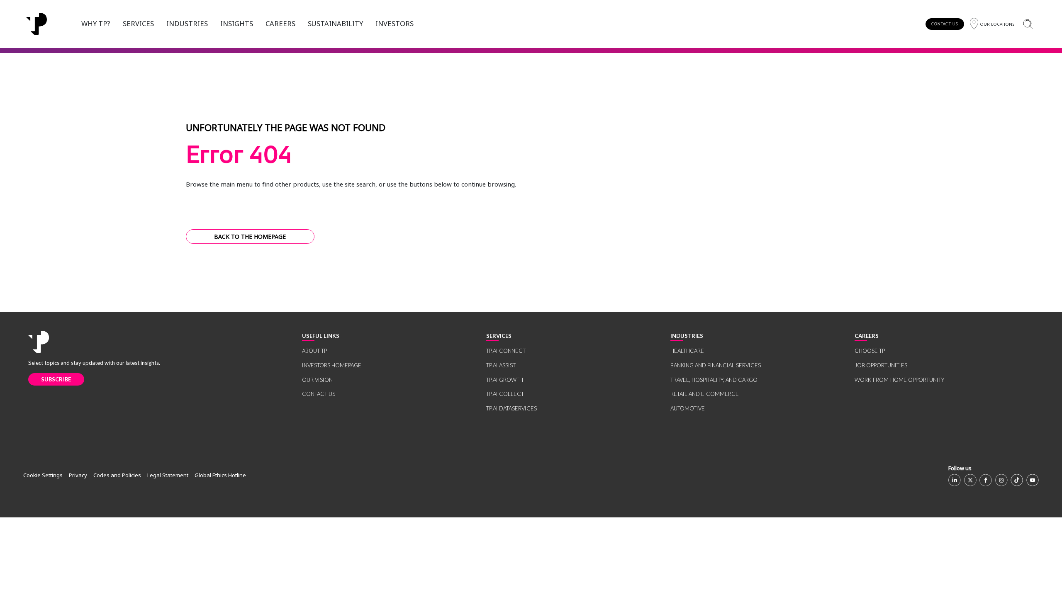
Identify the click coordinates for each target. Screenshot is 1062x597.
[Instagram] (1001, 480)
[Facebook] (985, 480)
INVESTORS (394, 23)
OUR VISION (317, 379)
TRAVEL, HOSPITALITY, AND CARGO (714, 379)
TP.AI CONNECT (506, 350)
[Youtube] (1032, 480)
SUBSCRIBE (56, 379)
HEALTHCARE (687, 350)
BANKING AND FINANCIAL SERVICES (715, 365)
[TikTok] (1017, 480)
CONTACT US (944, 24)
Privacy (78, 475)
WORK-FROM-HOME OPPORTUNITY (899, 379)
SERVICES (138, 23)
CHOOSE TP (870, 350)
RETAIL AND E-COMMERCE (704, 394)
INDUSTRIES (187, 23)
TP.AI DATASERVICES (511, 408)
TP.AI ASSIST (501, 365)
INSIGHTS (236, 23)
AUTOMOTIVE (687, 408)
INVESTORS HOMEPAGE (331, 365)
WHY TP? (95, 23)
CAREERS (280, 23)
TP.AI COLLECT (505, 394)
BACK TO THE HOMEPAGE (250, 236)
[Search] (1028, 24)
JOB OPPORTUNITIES (881, 365)
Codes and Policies (117, 475)
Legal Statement (167, 475)
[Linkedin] (954, 480)
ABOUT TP (314, 350)
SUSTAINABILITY (335, 23)
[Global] (36, 24)
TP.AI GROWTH (504, 379)
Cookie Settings (43, 475)
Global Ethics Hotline (220, 475)
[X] (970, 480)
